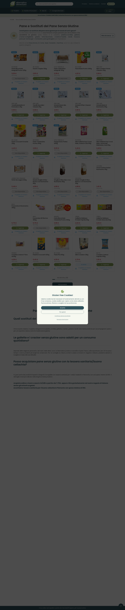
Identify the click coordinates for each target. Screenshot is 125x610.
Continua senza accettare (62, 316)
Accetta (62, 308)
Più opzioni (62, 312)
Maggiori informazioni (62, 319)
